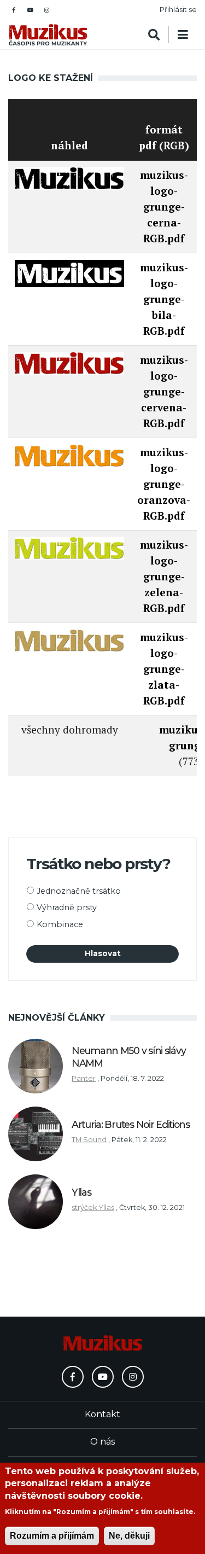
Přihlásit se (178, 9)
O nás (102, 1441)
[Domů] (47, 34)
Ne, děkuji (129, 1535)
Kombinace (60, 924)
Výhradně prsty (67, 907)
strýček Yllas (93, 1207)
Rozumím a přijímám (52, 1535)
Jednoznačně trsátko (79, 891)
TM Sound (89, 1140)
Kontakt (102, 1414)
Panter (84, 1078)
